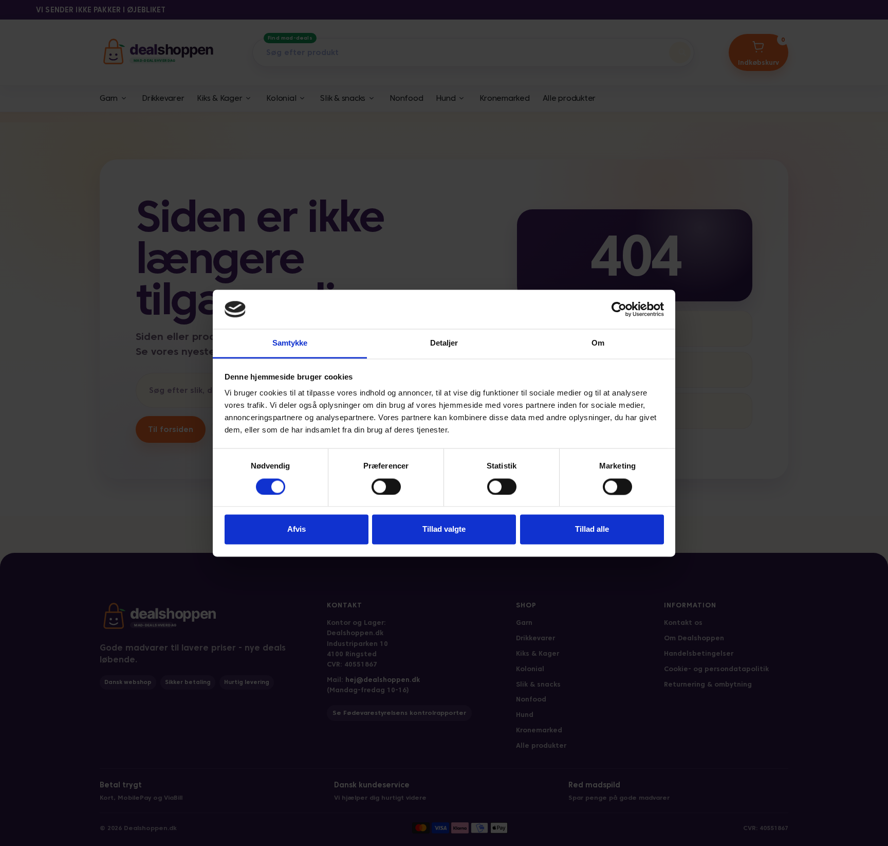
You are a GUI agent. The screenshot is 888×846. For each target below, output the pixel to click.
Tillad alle (592, 529)
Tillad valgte (444, 529)
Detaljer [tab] (444, 343)
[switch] (386, 486)
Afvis (296, 529)
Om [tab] (597, 343)
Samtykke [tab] (290, 343)
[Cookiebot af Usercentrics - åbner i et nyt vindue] (619, 309)
